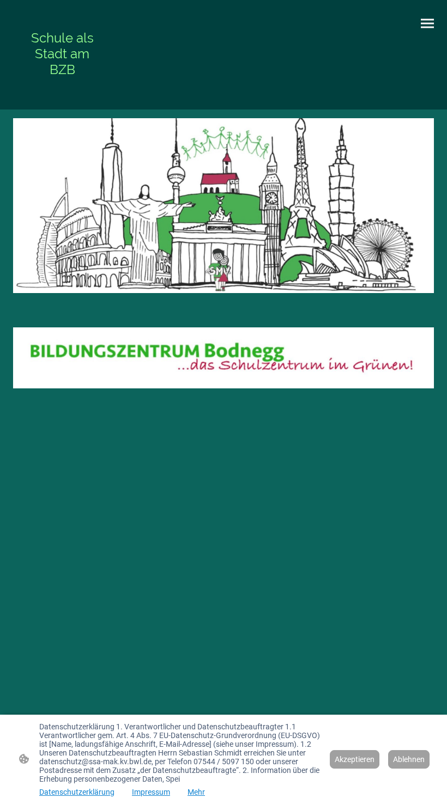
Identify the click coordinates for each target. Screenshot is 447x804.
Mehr (196, 792)
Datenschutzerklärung (76, 792)
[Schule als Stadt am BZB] (62, 87)
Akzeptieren (354, 759)
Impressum (151, 792)
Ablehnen (409, 759)
